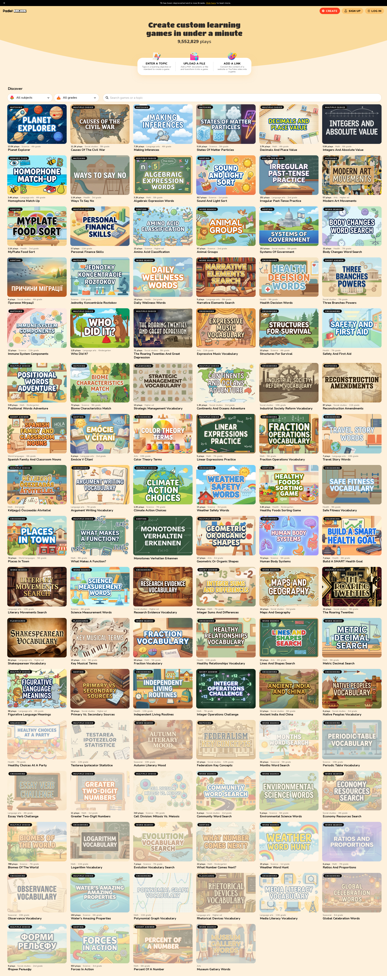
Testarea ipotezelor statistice (92, 765)
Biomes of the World (23, 867)
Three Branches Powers (339, 303)
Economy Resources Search (342, 816)
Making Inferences (146, 150)
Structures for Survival (276, 354)
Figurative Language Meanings (29, 714)
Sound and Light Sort (212, 201)
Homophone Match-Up (24, 201)
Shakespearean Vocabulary (27, 663)
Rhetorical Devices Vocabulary (218, 918)
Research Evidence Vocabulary (155, 612)
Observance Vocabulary (25, 918)
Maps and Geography (275, 612)
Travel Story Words (337, 459)
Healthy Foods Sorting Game (280, 510)
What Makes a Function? (88, 561)
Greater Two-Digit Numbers (91, 816)
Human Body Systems (275, 561)
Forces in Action (82, 969)
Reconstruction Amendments (343, 408)
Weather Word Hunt (274, 867)
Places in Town (18, 561)
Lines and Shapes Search (277, 663)
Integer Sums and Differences (218, 612)
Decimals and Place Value (278, 150)
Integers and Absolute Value (343, 150)
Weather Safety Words (213, 510)
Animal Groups (207, 252)
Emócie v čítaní (82, 459)
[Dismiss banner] (4, 3)
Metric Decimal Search (338, 663)
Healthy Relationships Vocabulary (221, 663)
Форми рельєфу (20, 969)
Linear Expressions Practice (216, 459)
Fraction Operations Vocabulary (282, 459)
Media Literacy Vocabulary (279, 918)
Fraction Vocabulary (148, 663)
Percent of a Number (149, 969)
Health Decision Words (276, 303)
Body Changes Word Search (342, 252)
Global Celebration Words (341, 918)
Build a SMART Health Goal (343, 561)
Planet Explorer (19, 150)
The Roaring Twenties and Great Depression (157, 355)
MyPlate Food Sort (21, 252)
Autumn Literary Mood (150, 765)
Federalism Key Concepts (215, 765)
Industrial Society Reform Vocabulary (286, 408)
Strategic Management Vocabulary (158, 408)
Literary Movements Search (27, 612)
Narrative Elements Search (215, 303)
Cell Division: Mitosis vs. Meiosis (156, 816)
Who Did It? (79, 354)
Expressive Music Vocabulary (217, 354)
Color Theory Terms (148, 459)
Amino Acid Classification (152, 252)
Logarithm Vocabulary (86, 867)
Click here (211, 3)
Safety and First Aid (337, 354)
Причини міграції (21, 303)
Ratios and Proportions (339, 867)
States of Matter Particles (215, 150)
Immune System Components (28, 354)
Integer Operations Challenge (217, 714)
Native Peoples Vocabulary (342, 714)
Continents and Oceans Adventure (221, 408)
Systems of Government (277, 252)
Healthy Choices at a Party (27, 765)
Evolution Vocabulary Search (154, 867)
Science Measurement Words (91, 612)
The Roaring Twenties (338, 612)
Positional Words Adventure (28, 408)
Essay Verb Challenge (23, 816)
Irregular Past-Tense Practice (280, 201)
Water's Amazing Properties (91, 918)
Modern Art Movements (339, 201)
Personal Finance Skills (87, 252)
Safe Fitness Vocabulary (340, 510)
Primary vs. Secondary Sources (93, 714)
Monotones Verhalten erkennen (156, 558)
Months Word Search (274, 765)
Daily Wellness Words (150, 303)
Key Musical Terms (84, 663)
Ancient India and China (276, 714)
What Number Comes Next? (216, 867)
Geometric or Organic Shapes (218, 561)
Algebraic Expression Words (154, 201)
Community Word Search (214, 816)
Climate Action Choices (150, 510)
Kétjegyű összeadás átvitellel (29, 510)
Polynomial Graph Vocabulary (155, 918)
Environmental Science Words (281, 816)
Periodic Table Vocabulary (341, 765)
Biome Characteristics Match (91, 408)
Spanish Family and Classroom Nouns (34, 459)
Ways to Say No (82, 201)
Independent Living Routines (154, 714)
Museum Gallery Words (213, 969)
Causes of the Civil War (88, 150)
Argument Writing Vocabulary (92, 510)
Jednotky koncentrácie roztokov (94, 303)
